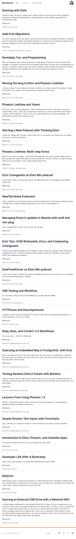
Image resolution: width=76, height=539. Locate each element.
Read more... (6, 23)
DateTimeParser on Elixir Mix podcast (27, 269)
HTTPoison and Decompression (23, 309)
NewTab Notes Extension (18, 196)
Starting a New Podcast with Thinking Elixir (30, 130)
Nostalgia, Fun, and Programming (24, 57)
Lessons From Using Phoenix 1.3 (23, 397)
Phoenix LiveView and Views (21, 104)
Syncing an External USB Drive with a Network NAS (35, 499)
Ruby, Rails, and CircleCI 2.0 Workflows (28, 331)
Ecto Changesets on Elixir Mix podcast (27, 175)
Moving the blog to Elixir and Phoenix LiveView (33, 83)
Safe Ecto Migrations (16, 34)
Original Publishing (14, 50)
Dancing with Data (14, 10)
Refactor (8, 476)
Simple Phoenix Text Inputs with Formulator (31, 418)
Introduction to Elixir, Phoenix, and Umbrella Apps (34, 437)
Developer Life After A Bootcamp (23, 457)
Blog (17, 3)
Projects (25, 3)
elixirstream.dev (37, 3)
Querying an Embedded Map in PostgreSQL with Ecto (37, 350)
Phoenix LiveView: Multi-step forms (25, 151)
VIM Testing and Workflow (19, 290)
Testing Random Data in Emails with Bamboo (31, 373)
